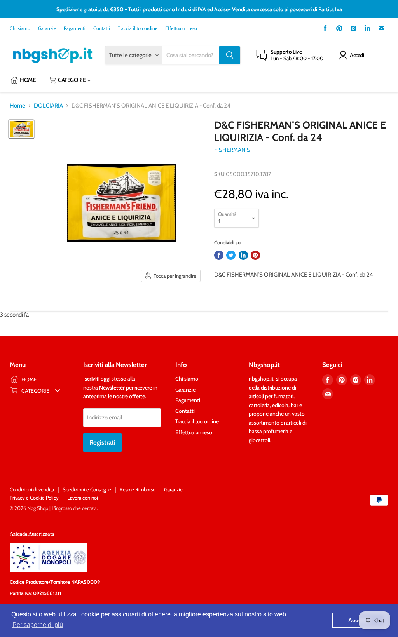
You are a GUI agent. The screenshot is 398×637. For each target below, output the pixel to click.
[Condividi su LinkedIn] (243, 255)
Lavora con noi (82, 497)
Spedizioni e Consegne (87, 489)
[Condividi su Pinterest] (255, 255)
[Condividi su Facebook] (218, 255)
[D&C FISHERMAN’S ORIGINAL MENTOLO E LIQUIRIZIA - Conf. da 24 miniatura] (21, 129)
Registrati (102, 442)
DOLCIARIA (48, 106)
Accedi (357, 55)
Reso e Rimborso (137, 489)
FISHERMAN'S (232, 149)
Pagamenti (75, 28)
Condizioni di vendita (32, 489)
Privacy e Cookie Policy (34, 497)
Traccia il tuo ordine (137, 28)
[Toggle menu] (57, 390)
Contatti (101, 28)
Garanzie (47, 28)
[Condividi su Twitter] (231, 255)
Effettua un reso (181, 28)
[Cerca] (229, 55)
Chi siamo (20, 28)
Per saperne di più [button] (37, 624)
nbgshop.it (261, 378)
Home (17, 106)
